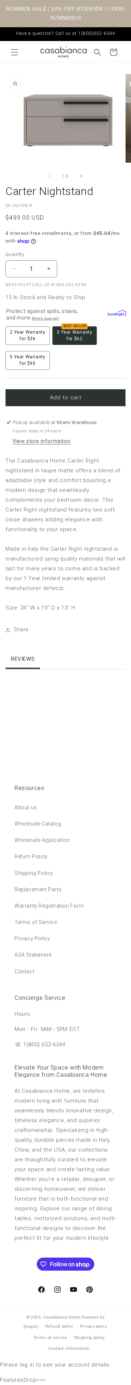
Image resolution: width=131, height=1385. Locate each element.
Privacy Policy (32, 938)
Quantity (14, 254)
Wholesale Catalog (38, 824)
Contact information (69, 1348)
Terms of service (50, 1337)
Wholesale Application (42, 840)
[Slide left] (49, 176)
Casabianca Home (62, 1317)
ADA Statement (33, 955)
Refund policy (59, 1326)
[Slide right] (82, 176)
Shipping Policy (34, 873)
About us (26, 807)
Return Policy (31, 856)
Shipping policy (89, 1337)
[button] (15, 52)
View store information (41, 441)
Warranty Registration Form (49, 906)
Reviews (23, 659)
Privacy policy (93, 1326)
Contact (24, 971)
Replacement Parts (38, 889)
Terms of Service (36, 922)
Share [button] (21, 629)
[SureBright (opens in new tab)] (115, 314)
